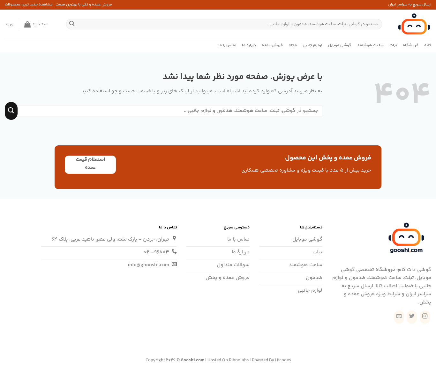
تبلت (393, 45)
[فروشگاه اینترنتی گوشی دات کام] (411, 24)
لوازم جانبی (312, 45)
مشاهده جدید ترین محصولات (29, 5)
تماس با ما (227, 45)
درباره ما (249, 45)
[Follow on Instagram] (425, 317)
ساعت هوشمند (370, 45)
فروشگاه (410, 45)
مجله (293, 45)
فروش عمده (272, 45)
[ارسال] (71, 24)
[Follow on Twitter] (412, 317)
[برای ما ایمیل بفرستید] (399, 317)
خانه (427, 45)
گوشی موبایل (339, 45)
